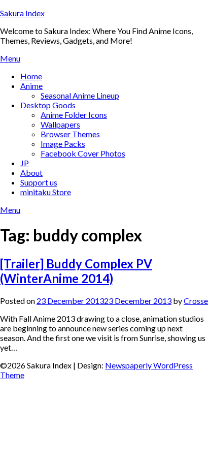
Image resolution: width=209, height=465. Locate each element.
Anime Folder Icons (74, 114)
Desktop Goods (48, 105)
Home (31, 76)
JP (24, 163)
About (31, 172)
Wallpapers (60, 124)
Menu (10, 58)
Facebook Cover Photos (83, 153)
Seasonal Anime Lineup (80, 95)
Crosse (196, 300)
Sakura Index (22, 13)
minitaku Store (45, 192)
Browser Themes (70, 134)
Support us (38, 182)
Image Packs (63, 143)
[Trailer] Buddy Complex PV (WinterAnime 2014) (76, 271)
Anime (31, 85)
